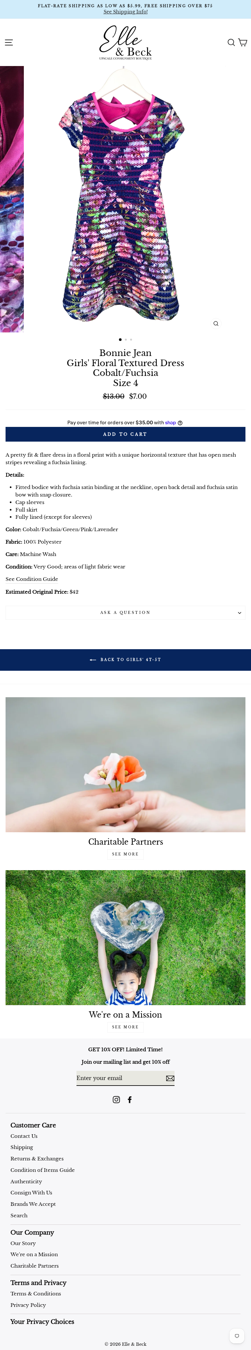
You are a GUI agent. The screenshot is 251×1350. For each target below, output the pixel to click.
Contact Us (24, 1136)
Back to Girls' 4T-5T (130, 660)
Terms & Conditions (35, 1294)
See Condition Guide (32, 579)
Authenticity (26, 1181)
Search (18, 1215)
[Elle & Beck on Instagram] (116, 1099)
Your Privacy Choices (42, 1321)
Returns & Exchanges (37, 1159)
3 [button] (131, 340)
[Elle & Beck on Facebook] (129, 1099)
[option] (125, 9)
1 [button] (120, 340)
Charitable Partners (34, 1266)
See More (125, 854)
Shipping (21, 1147)
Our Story (23, 1243)
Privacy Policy (28, 1305)
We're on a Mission (34, 1254)
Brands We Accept (33, 1204)
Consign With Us (31, 1193)
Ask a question (125, 612)
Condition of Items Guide (42, 1170)
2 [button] (126, 340)
